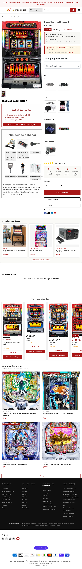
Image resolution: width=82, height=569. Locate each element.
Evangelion (5, 489)
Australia (45, 498)
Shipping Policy (47, 501)
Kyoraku (24, 500)
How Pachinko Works (69, 500)
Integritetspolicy (19, 561)
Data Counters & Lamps (70, 494)
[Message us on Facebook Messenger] (18, 538)
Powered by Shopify (41, 565)
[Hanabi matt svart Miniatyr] (3, 93)
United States (46, 490)
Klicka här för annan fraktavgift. (21, 124)
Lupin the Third (6, 494)
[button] (49, 163)
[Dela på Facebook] (45, 213)
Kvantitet (47, 181)
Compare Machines (68, 513)
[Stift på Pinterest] (55, 213)
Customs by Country (48, 504)
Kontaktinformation (66, 561)
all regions (70, 52)
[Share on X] (48, 213)
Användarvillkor (54, 561)
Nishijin (24, 502)
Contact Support (67, 516)
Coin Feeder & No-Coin (69, 489)
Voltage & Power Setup (49, 507)
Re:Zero (4, 505)
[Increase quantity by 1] (61, 185)
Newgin (24, 494)
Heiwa (24, 505)
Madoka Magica (6, 497)
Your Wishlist (66, 511)
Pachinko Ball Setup (68, 491)
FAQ (64, 505)
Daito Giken (25, 508)
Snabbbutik (12, 352)
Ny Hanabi (52, 342)
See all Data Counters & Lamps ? (41, 259)
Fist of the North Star (8, 491)
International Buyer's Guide (71, 497)
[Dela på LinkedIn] (52, 213)
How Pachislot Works (69, 502)
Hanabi (28, 339)
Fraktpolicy (44, 561)
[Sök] (73, 10)
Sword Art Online (7, 502)
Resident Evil (6, 500)
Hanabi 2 (75, 342)
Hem (3, 17)
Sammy (24, 491)
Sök (11, 561)
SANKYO (25, 489)
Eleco (50, 344)
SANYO (24, 497)
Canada (44, 496)
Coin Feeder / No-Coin (48, 509)
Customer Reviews (68, 508)
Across (50, 26)
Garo (3, 508)
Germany (45, 493)
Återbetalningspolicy (32, 561)
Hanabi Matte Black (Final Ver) (11, 343)
